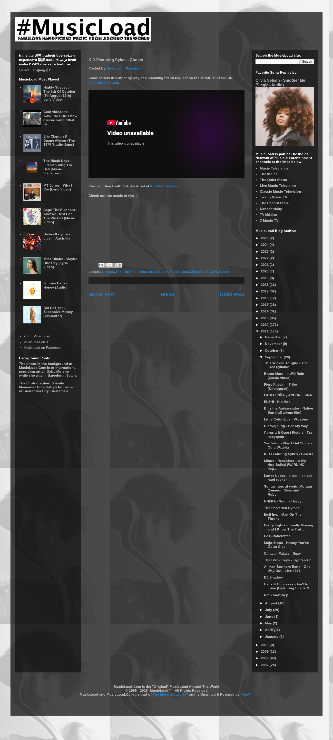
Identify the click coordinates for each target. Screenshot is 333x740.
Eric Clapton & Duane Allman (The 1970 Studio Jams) (59, 140)
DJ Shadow (273, 577)
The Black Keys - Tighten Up (288, 560)
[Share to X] (110, 265)
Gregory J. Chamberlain (126, 68)
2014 (265, 311)
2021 (265, 265)
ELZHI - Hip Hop (277, 402)
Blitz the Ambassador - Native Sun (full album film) (288, 410)
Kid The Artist (135, 272)
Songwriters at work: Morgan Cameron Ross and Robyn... (288, 490)
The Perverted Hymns (282, 508)
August (271, 603)
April (269, 630)
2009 (265, 651)
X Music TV (269, 220)
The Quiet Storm (273, 180)
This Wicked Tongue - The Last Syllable (286, 365)
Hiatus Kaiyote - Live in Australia (56, 236)
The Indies (268, 174)
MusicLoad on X (35, 342)
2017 (265, 291)
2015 (265, 305)
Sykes (224, 272)
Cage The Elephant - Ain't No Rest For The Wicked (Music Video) (60, 216)
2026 (265, 238)
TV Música (268, 215)
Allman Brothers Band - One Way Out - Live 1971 (287, 569)
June (269, 617)
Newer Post (101, 294)
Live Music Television (278, 186)
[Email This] (100, 265)
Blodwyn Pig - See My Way (286, 426)
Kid (119, 272)
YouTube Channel (103, 83)
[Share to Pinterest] (119, 265)
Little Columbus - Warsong (286, 419)
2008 (265, 658)
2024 (265, 245)
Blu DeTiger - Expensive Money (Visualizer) (58, 312)
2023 (265, 251)
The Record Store (274, 203)
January (272, 637)
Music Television (274, 168)
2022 (265, 258)
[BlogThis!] (105, 265)
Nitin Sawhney (276, 595)
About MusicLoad (36, 336)
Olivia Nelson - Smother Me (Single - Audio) (280, 82)
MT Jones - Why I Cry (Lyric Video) (57, 187)
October (272, 350)
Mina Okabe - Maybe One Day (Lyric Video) (60, 263)
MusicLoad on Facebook (42, 348)
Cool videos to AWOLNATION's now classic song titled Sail (60, 118)
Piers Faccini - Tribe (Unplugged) (280, 386)
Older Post (232, 294)
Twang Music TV (273, 197)
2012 (265, 325)
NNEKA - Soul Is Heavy (283, 501)
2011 (265, 331)
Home (167, 294)
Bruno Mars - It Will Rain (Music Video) (284, 376)
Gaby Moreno (58, 371)
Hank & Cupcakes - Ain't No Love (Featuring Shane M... (288, 586)
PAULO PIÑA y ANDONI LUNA (288, 395)
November (274, 344)
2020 (265, 271)
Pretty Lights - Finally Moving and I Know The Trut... (288, 527)
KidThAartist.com (164, 186)
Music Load (158, 272)
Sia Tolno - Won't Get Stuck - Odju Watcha (288, 445)
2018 (265, 285)
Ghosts (108, 272)
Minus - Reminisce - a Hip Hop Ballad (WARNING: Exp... (285, 465)
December (274, 337)
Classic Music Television (280, 191)
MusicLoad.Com (203, 272)
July (269, 610)
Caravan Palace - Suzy (282, 553)
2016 (265, 298)
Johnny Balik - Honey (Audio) (55, 285)
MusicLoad (179, 272)
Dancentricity (271, 209)
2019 (265, 278)
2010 (265, 645)
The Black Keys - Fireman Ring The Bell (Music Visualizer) (58, 167)
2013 (265, 318)
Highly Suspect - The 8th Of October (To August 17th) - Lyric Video (59, 93)
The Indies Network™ (170, 694)
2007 (265, 665)
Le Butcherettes (277, 536)
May (269, 623)
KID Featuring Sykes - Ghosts (288, 454)
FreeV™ (247, 694)
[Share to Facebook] (114, 265)
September (274, 357)
